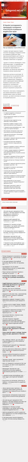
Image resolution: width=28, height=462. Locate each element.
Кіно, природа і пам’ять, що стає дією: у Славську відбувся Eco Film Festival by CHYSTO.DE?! (13, 341)
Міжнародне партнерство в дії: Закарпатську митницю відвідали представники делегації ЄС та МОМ (13, 238)
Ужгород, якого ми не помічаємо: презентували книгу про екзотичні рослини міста (14, 290)
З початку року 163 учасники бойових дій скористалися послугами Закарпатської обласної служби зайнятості (13, 172)
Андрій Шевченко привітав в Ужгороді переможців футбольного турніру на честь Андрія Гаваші (13, 285)
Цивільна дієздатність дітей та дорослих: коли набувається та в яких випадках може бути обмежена (14, 414)
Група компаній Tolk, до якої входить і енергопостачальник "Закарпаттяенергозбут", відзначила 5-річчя (14, 182)
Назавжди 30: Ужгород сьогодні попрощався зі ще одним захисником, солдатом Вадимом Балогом (13, 226)
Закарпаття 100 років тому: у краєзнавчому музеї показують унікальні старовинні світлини (14, 295)
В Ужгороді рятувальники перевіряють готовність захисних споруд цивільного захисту (13, 143)
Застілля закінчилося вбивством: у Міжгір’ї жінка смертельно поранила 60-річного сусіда (14, 350)
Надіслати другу (7, 107)
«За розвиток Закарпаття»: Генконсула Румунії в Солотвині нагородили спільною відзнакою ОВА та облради (14, 177)
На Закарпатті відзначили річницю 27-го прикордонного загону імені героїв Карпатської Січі (13, 311)
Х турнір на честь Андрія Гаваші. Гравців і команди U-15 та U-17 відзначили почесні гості (14, 306)
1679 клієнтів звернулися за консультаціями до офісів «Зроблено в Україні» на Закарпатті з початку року (14, 192)
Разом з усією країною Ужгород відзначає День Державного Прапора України (13, 328)
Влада (12, 22)
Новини (8, 22)
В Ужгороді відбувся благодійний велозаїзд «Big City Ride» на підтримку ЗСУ (13, 263)
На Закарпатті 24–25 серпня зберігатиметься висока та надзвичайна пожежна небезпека (13, 268)
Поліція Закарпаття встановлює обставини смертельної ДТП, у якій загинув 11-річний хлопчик (14, 257)
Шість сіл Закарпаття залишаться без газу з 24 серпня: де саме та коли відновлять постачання (14, 365)
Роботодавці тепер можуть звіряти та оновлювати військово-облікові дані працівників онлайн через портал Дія (12, 187)
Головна (4, 22)
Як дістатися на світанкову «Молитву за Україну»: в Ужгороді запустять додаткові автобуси (13, 382)
